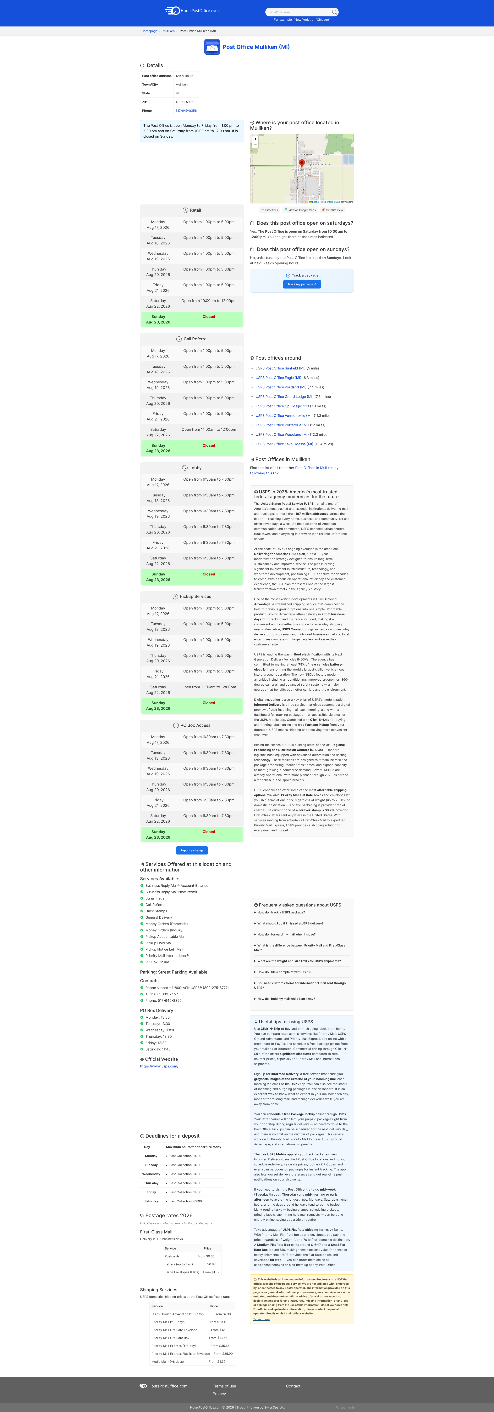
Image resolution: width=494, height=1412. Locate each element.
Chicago (323, 19)
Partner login (345, 1407)
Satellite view (334, 210)
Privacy (219, 1394)
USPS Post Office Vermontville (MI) (284, 416)
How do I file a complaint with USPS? (284, 972)
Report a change (192, 850)
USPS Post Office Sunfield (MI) (281, 368)
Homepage (149, 31)
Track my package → (302, 284)
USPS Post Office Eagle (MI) (278, 378)
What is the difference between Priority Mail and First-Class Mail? (299, 947)
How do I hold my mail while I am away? (286, 999)
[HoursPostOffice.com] (192, 10)
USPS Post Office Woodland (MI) (282, 434)
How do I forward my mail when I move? (286, 934)
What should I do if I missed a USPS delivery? (290, 923)
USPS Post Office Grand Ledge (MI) (285, 397)
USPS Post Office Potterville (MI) (282, 425)
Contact (293, 1386)
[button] (302, 164)
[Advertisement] (192, 173)
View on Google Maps (302, 210)
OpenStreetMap (331, 201)
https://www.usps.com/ (159, 1066)
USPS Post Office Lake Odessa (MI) (284, 444)
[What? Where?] (334, 12)
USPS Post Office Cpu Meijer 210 (282, 406)
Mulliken (169, 31)
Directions (271, 210)
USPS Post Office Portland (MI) (281, 387)
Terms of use (261, 1319)
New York (302, 19)
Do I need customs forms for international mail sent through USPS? (300, 985)
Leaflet (315, 201)
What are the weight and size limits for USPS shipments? (299, 961)
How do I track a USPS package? (281, 912)
